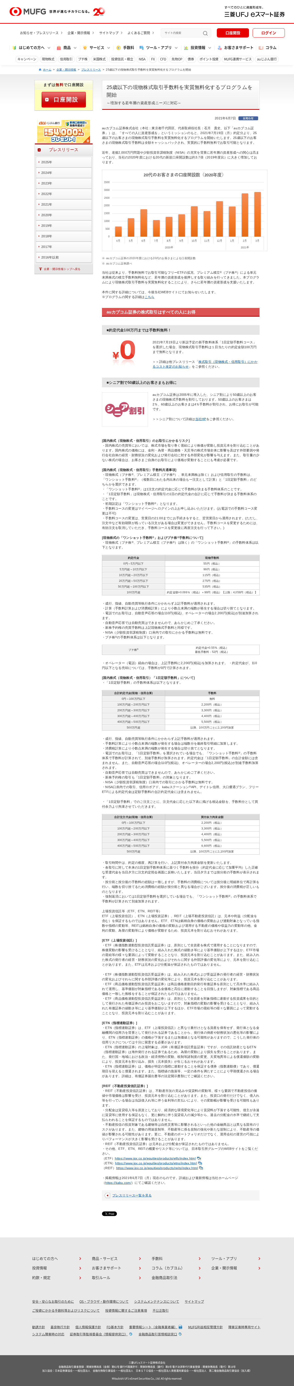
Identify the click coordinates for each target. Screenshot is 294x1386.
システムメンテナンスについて (156, 1301)
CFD (163, 59)
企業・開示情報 (79, 32)
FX (153, 59)
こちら (150, 297)
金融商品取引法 (164, 1278)
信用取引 (66, 59)
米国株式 (99, 59)
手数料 (128, 47)
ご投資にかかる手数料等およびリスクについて (66, 1310)
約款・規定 (41, 1278)
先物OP (177, 59)
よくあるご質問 (138, 32)
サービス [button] (97, 47)
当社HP (200, 419)
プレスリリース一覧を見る (132, 1195)
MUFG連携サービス (238, 59)
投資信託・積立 (122, 59)
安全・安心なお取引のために (53, 1301)
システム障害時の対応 (48, 1334)
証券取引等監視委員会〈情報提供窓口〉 (99, 1334)
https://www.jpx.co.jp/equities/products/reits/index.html (157, 1168)
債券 (191, 59)
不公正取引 (161, 1310)
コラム (271, 47)
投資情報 (39, 1268)
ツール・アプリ (224, 1258)
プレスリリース (91, 69)
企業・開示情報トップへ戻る (62, 269)
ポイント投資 (209, 59)
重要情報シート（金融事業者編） (153, 1327)
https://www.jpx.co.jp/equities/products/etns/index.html (156, 1163)
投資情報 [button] (198, 47)
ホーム (47, 69)
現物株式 (48, 59)
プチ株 (83, 59)
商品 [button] (67, 47)
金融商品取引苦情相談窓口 (158, 1334)
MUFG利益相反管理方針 (205, 1327)
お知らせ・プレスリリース (39, 32)
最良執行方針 (60, 1327)
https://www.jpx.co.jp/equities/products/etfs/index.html (155, 1158)
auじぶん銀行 (267, 59)
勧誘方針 (38, 1327)
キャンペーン (26, 59)
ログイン (268, 33)
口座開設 (233, 33)
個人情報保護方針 (88, 1327)
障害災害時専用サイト (244, 1327)
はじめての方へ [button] (32, 47)
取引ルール (101, 1278)
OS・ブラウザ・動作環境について (104, 1301)
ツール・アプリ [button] (159, 47)
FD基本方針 (115, 1327)
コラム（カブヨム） (168, 1268)
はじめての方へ (45, 1258)
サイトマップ (109, 32)
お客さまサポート (239, 47)
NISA (142, 59)
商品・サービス (105, 1258)
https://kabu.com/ (118, 1183)
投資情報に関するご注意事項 (126, 1310)
